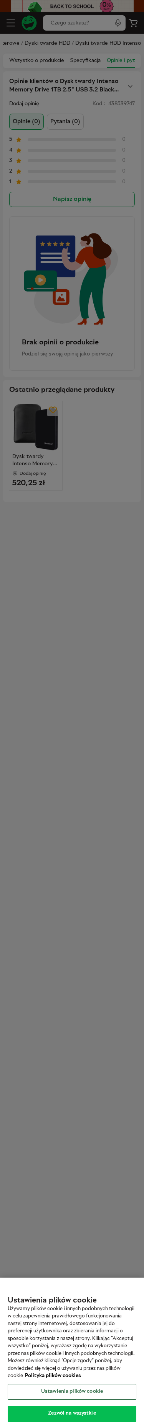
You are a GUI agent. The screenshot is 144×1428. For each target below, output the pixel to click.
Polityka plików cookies (53, 1376)
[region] (72, 1353)
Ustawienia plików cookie (72, 1391)
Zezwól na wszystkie (72, 1413)
